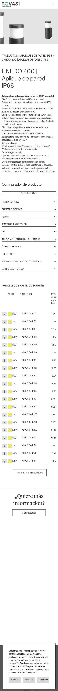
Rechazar (29, 679)
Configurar (43, 679)
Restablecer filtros (29, 193)
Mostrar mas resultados (30, 472)
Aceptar (14, 679)
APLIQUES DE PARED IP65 (36, 55)
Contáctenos (29, 512)
